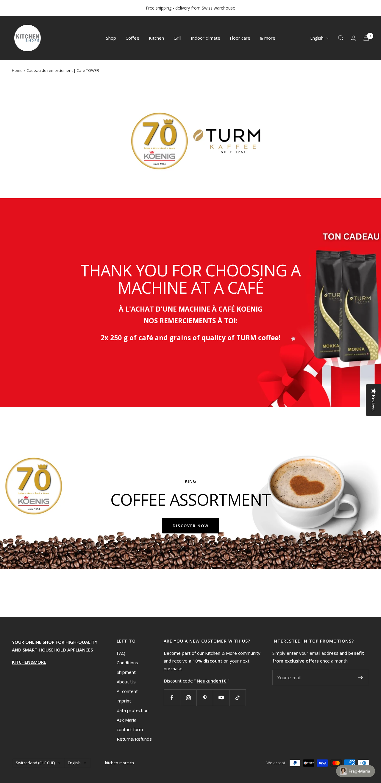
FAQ (121, 653)
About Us (126, 682)
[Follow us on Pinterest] (204, 697)
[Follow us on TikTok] (237, 697)
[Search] (340, 38)
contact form (130, 729)
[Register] (360, 677)
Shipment (126, 672)
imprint (124, 701)
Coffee (132, 38)
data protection (133, 710)
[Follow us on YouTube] (221, 697)
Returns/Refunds (134, 739)
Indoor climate (205, 38)
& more (267, 38)
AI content (127, 691)
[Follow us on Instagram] (188, 697)
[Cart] (366, 38)
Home (17, 70)
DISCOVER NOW (191, 525)
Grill (177, 38)
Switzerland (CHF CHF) (35, 762)
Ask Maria (126, 720)
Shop (111, 38)
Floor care (240, 38)
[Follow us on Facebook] (172, 697)
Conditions (127, 663)
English (317, 38)
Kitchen (156, 38)
